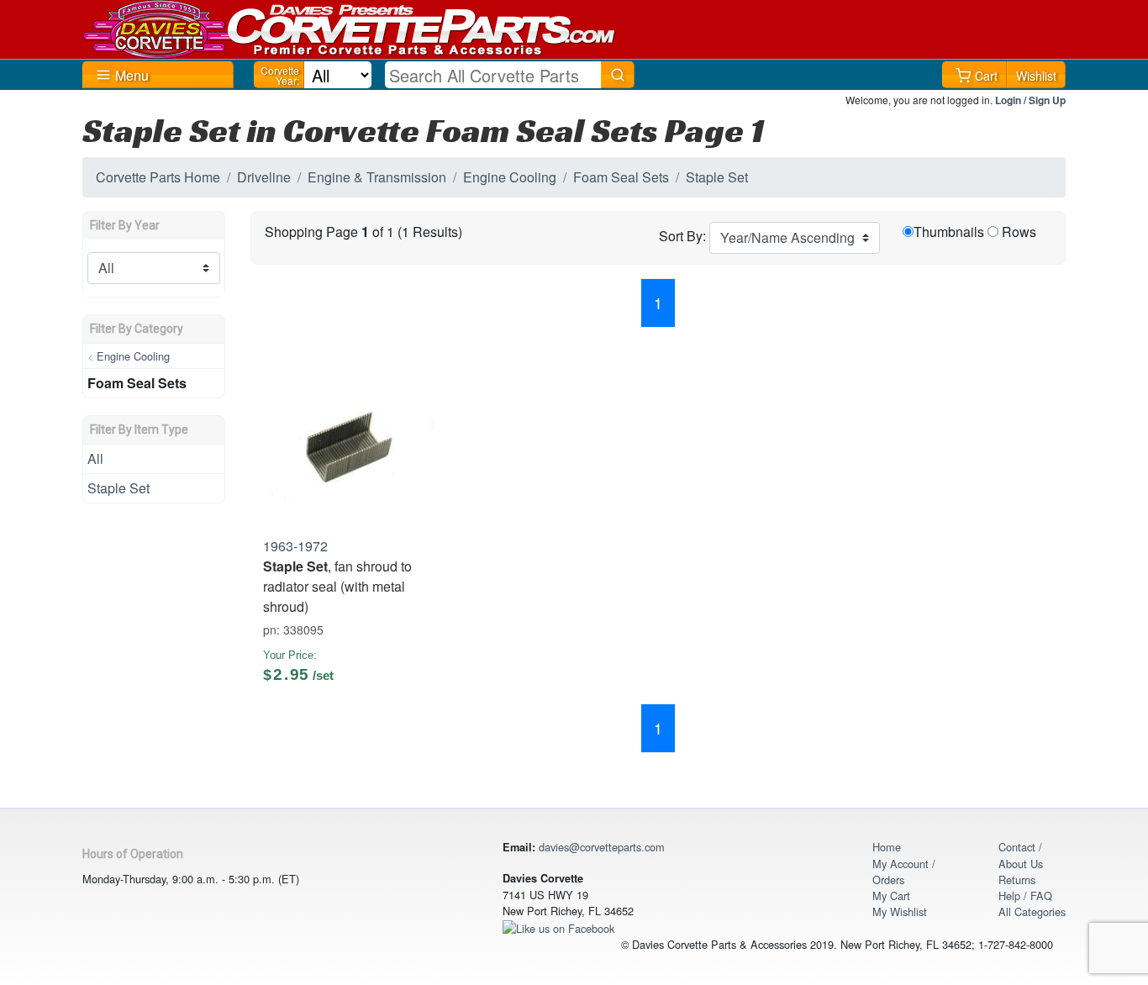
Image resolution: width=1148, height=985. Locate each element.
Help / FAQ (1025, 895)
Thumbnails (949, 231)
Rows (1019, 231)
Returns (1016, 880)
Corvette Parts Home (158, 177)
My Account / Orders (903, 872)
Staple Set (717, 177)
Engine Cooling (509, 177)
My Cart (891, 895)
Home (886, 847)
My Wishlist (899, 911)
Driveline (264, 177)
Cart (986, 75)
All (95, 458)
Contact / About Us (1020, 855)
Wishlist (1036, 75)
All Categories (1032, 911)
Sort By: (682, 235)
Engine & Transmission (377, 177)
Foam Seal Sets (621, 177)
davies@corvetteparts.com (602, 847)
